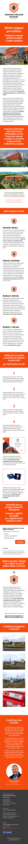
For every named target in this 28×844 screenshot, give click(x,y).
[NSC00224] (14, 687)
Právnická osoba (9, 538)
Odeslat (20, 542)
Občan (6, 534)
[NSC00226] (14, 650)
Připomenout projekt (14, 201)
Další (23, 711)
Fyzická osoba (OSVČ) (10, 536)
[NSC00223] (14, 706)
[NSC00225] (14, 669)
